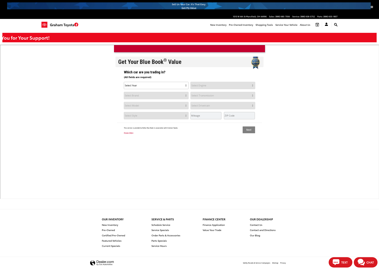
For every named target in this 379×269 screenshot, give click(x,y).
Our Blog (255, 235)
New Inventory (218, 24)
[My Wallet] (317, 24)
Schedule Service (160, 224)
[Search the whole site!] (336, 25)
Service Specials (160, 230)
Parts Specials (159, 240)
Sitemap (275, 263)
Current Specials (111, 245)
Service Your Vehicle (286, 24)
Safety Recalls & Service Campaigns (256, 263)
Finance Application (214, 224)
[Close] (372, 7)
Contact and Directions (263, 230)
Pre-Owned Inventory (241, 24)
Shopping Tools (264, 24)
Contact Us (256, 224)
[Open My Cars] (325, 24)
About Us (305, 24)
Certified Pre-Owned (113, 235)
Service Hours (159, 245)
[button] (76, 25)
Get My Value (189, 7)
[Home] (45, 25)
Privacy (283, 263)
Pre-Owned (108, 230)
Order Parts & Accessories (165, 235)
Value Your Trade (212, 230)
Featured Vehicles (112, 240)
